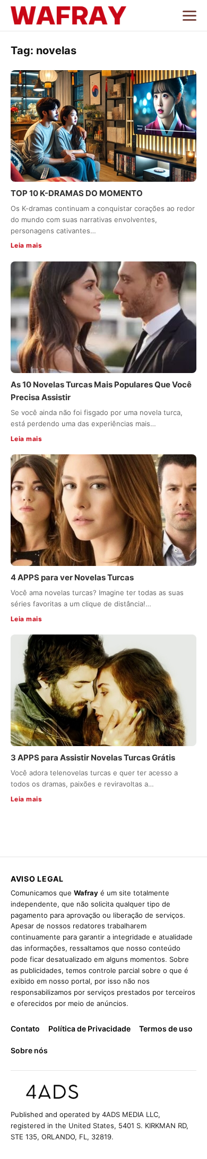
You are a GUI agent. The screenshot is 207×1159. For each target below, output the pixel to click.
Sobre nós (29, 1050)
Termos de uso (166, 1028)
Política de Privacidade (89, 1028)
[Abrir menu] (189, 15)
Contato (25, 1028)
